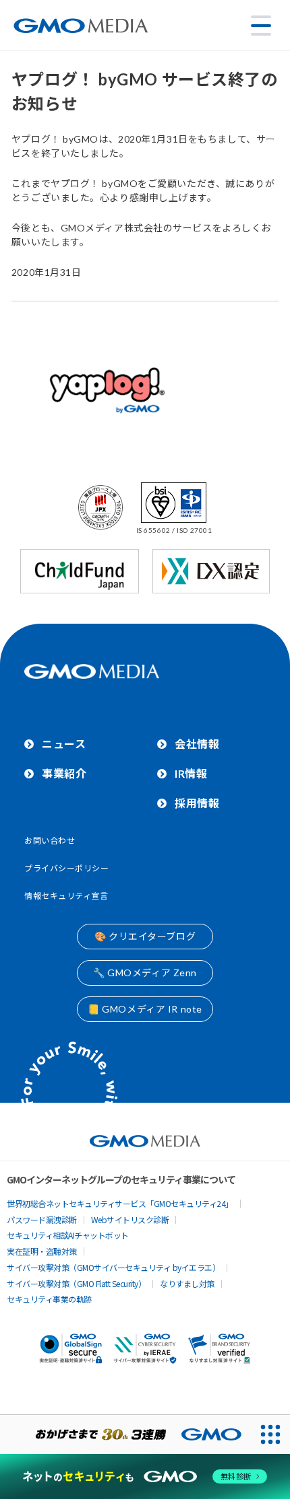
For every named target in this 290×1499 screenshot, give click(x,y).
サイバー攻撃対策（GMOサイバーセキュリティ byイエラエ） (113, 1267)
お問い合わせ (49, 841)
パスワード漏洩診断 (42, 1219)
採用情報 (197, 803)
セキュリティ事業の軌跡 (49, 1299)
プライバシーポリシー (66, 868)
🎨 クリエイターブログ (145, 936)
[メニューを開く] (261, 25)
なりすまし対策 (187, 1283)
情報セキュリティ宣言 (66, 896)
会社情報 (197, 743)
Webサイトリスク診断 (130, 1219)
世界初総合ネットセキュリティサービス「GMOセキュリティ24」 (120, 1203)
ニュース (64, 743)
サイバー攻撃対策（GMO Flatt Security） (76, 1283)
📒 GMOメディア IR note (145, 1009)
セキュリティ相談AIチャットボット (68, 1235)
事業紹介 (64, 773)
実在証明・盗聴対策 (42, 1251)
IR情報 (191, 773)
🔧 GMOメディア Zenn (145, 972)
